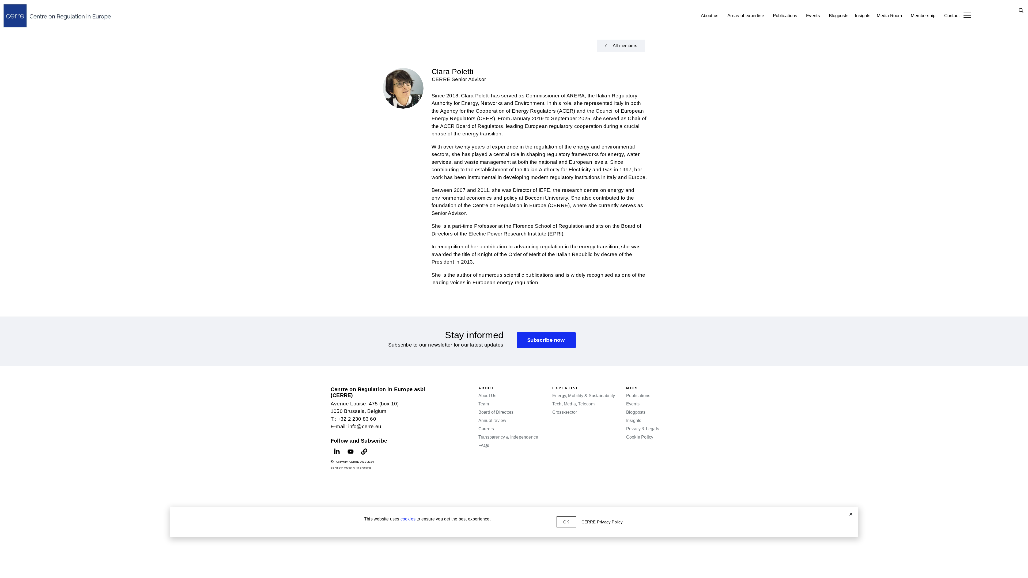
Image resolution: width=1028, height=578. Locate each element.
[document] (514, 289)
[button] (851, 514)
